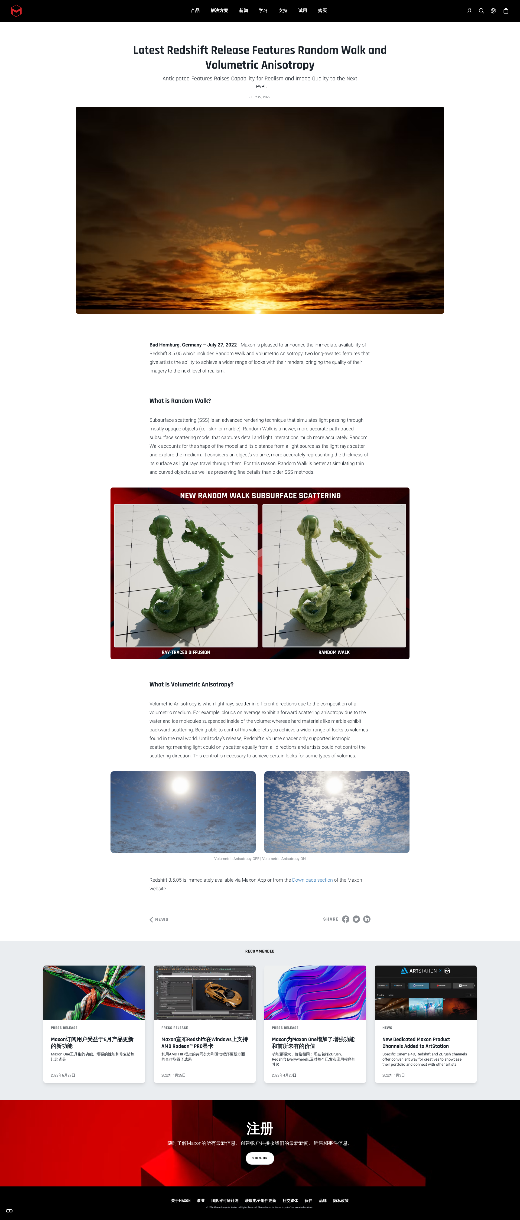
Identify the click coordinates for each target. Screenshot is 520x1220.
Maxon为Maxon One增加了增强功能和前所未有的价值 (313, 1043)
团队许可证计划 (225, 1200)
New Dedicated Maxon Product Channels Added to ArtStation (416, 1043)
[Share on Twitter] (356, 919)
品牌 (323, 1200)
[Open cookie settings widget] (9, 1210)
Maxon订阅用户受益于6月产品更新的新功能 (92, 1043)
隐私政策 (341, 1200)
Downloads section (312, 880)
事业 (201, 1200)
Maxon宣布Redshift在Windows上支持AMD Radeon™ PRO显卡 (204, 1043)
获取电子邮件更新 (260, 1200)
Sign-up (260, 1158)
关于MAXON (181, 1200)
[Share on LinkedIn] (366, 919)
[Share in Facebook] (345, 919)
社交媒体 (290, 1200)
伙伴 (309, 1200)
